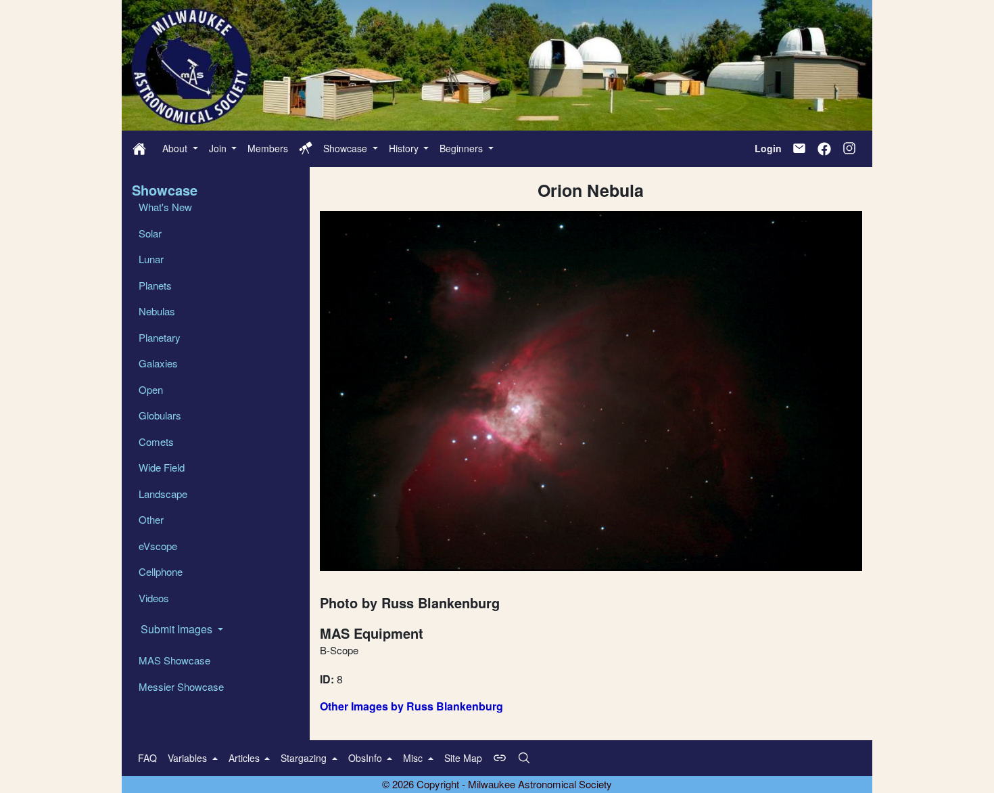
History (405, 148)
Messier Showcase (181, 686)
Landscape (163, 493)
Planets (155, 285)
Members (267, 148)
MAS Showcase (174, 660)
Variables (189, 758)
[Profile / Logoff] (305, 148)
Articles (245, 758)
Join (219, 148)
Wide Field (162, 467)
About (176, 148)
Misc (414, 758)
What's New (165, 207)
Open (151, 389)
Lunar (151, 259)
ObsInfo (366, 758)
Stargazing (305, 758)
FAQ (147, 758)
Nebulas (157, 311)
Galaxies (158, 363)
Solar (150, 233)
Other (151, 519)
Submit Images (178, 629)
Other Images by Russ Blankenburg (411, 706)
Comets (156, 441)
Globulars (160, 415)
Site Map (463, 758)
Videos (154, 598)
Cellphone (161, 571)
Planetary (160, 337)
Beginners (463, 148)
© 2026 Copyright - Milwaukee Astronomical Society (497, 784)
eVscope (158, 546)
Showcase (346, 148)
